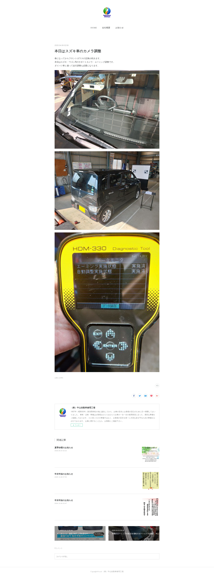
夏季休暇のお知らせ (64, 447)
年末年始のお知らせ (64, 473)
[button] (94, 27)
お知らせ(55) (59, 378)
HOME (94, 27)
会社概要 (106, 27)
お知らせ (119, 27)
